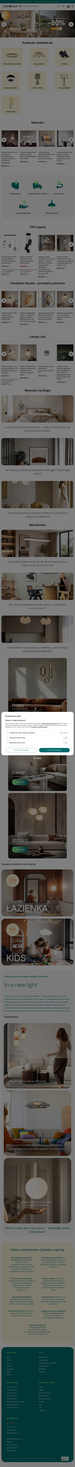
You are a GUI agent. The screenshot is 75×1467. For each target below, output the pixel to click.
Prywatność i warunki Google (39, 727)
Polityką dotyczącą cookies (50, 723)
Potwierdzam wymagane (21, 750)
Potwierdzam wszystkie (54, 750)
